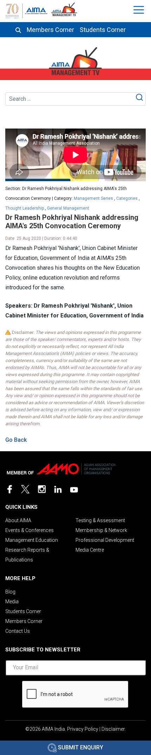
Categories (127, 198)
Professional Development (105, 540)
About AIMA (18, 520)
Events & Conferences (29, 530)
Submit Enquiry (80, 747)
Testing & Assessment (100, 520)
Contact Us (17, 631)
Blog (10, 592)
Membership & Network (101, 530)
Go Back (16, 439)
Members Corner (50, 29)
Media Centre (90, 550)
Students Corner (103, 29)
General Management (68, 208)
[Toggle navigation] (139, 10)
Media (12, 601)
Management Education (31, 540)
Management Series (93, 198)
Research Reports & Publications (27, 555)
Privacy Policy (82, 729)
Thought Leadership (24, 208)
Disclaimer (113, 729)
